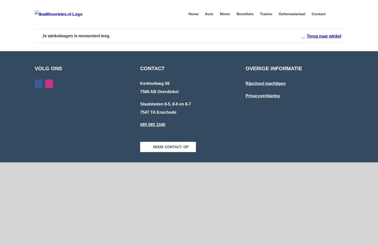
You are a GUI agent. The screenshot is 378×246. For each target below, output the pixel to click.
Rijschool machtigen (266, 83)
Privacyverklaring (263, 96)
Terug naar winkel (324, 36)
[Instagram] (49, 84)
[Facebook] (38, 84)
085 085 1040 (152, 124)
